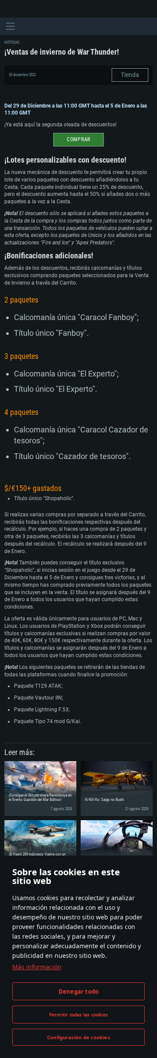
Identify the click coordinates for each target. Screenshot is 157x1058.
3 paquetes (21, 356)
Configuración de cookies (78, 1037)
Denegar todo (78, 991)
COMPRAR (78, 139)
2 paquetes (21, 299)
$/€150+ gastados (32, 488)
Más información (36, 967)
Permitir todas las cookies (78, 1015)
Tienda (130, 74)
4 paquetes (21, 412)
